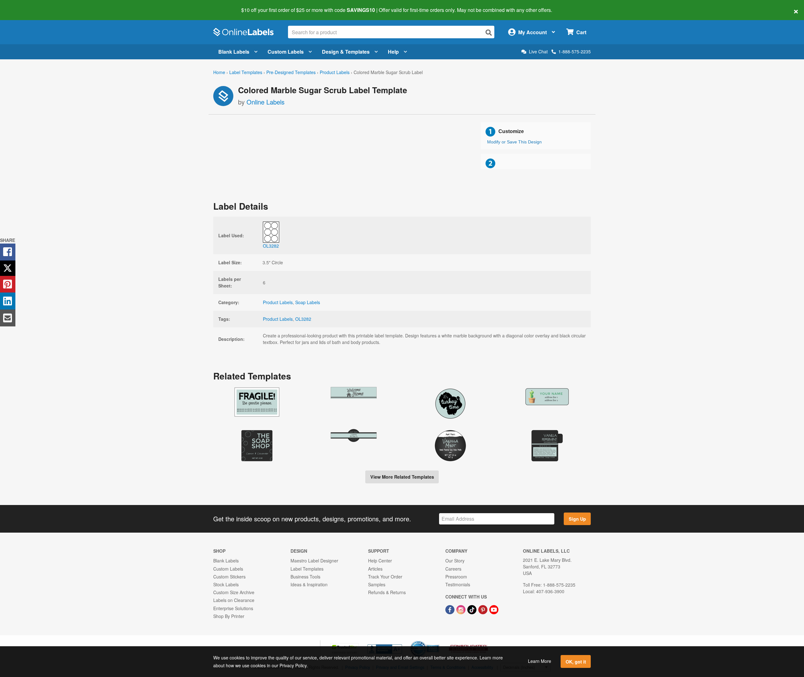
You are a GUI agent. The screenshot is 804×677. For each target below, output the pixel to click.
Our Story (454, 560)
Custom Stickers (229, 576)
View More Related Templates (402, 477)
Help (393, 51)
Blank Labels (233, 51)
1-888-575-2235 (574, 51)
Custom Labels (286, 51)
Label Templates (245, 72)
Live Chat (538, 51)
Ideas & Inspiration (309, 584)
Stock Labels (226, 584)
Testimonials (457, 584)
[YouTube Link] (493, 609)
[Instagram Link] (461, 609)
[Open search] (488, 32)
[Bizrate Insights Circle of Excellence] (437, 641)
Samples (376, 584)
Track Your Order (385, 576)
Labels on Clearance (233, 600)
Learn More (539, 661)
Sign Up (577, 519)
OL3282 (303, 319)
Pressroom (456, 576)
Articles (375, 569)
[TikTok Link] (472, 609)
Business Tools (305, 576)
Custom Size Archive (233, 592)
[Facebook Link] (450, 609)
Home (219, 72)
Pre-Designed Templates (291, 72)
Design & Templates (346, 51)
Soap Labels (307, 302)
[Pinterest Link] (483, 609)
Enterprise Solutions (233, 608)
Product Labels (335, 72)
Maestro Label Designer (314, 560)
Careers (453, 569)
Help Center (380, 560)
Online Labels (266, 101)
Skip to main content (23, 6)
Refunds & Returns (387, 592)
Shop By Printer (228, 616)
